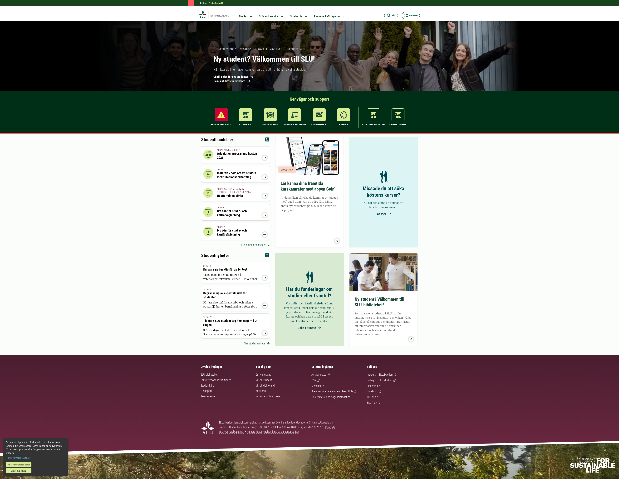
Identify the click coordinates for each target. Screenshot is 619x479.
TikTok (370, 397)
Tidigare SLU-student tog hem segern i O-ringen (230, 323)
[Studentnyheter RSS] (267, 256)
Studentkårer (208, 385)
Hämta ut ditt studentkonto (229, 81)
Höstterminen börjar (230, 196)
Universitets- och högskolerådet (329, 397)
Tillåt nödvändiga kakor (18, 465)
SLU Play (372, 402)
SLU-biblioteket (209, 374)
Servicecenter (208, 396)
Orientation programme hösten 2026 (237, 156)
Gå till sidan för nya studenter (230, 76)
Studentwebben (219, 16)
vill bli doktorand (265, 385)
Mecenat (316, 386)
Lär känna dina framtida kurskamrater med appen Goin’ (308, 186)
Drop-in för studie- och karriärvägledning (232, 213)
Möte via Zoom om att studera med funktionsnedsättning (236, 175)
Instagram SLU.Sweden (380, 374)
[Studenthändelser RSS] (267, 140)
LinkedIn (371, 386)
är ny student (263, 374)
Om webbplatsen (234, 431)
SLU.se (203, 3)
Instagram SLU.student (379, 380)
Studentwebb (217, 3)
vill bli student (264, 380)
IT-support (206, 391)
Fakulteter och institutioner (216, 380)
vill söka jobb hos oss (268, 396)
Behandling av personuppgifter (281, 431)
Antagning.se (318, 374)
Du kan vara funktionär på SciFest (225, 269)
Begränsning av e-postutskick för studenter (225, 295)
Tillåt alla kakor (18, 471)
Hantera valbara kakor (18, 457)
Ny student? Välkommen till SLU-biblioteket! (379, 302)
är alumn (261, 391)
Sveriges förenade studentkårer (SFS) (332, 391)
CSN (313, 380)
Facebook (372, 391)
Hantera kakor (255, 431)
